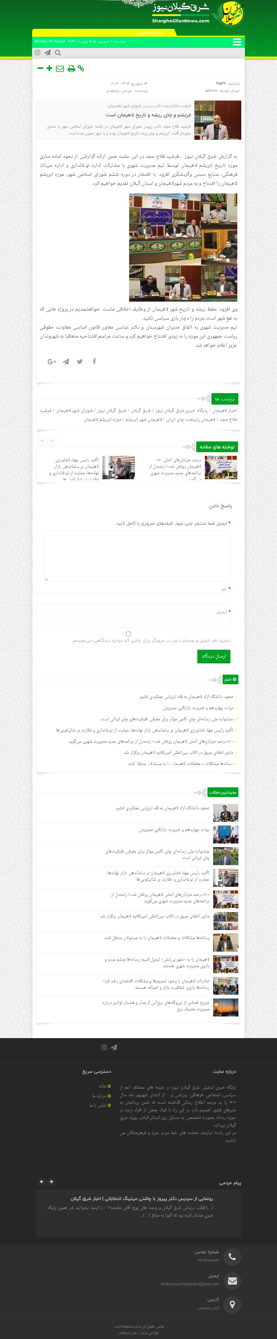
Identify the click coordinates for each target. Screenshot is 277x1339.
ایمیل (221, 612)
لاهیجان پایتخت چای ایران (190, 420)
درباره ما (99, 1096)
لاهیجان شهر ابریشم (144, 420)
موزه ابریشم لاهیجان (102, 420)
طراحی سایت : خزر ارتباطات (139, 1333)
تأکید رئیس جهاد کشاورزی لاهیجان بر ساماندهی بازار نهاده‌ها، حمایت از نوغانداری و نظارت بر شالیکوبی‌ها (74, 470)
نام (224, 589)
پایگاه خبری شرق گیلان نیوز (181, 411)
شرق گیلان (141, 411)
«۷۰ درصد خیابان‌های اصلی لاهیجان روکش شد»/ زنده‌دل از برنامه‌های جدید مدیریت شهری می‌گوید (175, 470)
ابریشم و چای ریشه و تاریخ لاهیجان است (148, 115)
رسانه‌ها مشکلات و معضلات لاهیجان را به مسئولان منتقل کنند (180, 764)
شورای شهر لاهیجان (74, 411)
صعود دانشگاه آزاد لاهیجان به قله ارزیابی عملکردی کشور (186, 697)
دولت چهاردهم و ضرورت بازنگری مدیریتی (198, 708)
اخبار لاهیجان (224, 411)
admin (211, 90)
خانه (102, 1086)
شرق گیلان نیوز (200, 156)
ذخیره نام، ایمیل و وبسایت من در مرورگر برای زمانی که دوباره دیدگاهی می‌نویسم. (151, 640)
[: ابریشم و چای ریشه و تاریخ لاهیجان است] (60, 68)
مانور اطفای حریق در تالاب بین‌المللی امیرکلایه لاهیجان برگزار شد (178, 753)
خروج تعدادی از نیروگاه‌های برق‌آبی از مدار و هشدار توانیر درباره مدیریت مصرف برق (156, 1006)
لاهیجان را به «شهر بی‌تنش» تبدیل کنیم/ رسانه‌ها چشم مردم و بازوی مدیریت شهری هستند (157, 963)
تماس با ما (97, 1105)
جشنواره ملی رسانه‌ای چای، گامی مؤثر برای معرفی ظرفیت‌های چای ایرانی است (167, 719)
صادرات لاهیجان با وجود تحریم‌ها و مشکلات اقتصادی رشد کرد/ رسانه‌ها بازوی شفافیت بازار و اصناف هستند (156, 985)
